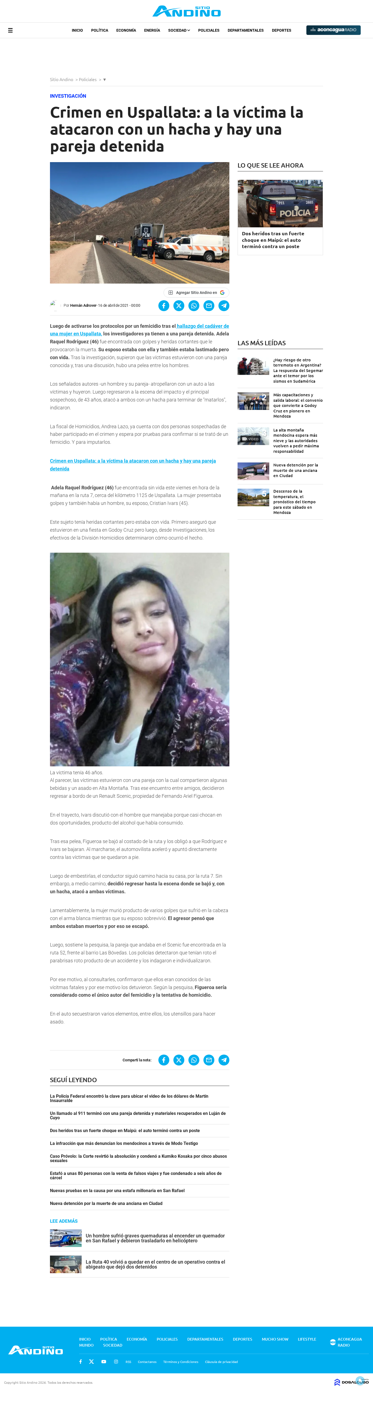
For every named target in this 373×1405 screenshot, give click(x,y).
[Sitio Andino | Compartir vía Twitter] (178, 305)
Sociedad (177, 30)
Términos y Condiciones (180, 1361)
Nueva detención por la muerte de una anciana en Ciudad (106, 1203)
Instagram (116, 1361)
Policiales (209, 30)
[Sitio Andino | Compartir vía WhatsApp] (193, 305)
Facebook (80, 1361)
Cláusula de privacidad (221, 1361)
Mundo (86, 1345)
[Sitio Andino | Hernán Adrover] (57, 305)
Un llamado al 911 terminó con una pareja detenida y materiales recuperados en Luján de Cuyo (138, 1115)
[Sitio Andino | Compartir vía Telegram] (223, 305)
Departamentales (246, 30)
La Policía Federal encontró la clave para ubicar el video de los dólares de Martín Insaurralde (129, 1098)
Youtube (103, 1361)
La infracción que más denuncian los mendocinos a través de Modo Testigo (124, 1143)
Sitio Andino (62, 79)
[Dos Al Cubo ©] (351, 1384)
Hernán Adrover (83, 305)
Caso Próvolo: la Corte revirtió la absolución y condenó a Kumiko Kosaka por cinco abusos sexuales (138, 1158)
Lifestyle (307, 1339)
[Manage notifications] (360, 1380)
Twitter (91, 1361)
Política (99, 30)
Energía (152, 30)
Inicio (77, 30)
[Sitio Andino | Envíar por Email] (208, 305)
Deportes (281, 30)
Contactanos (147, 1361)
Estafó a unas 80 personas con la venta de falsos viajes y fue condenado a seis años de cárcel (136, 1175)
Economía (126, 30)
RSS (128, 1361)
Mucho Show (275, 1339)
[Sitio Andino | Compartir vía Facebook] (163, 305)
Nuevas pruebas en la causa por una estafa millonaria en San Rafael (117, 1191)
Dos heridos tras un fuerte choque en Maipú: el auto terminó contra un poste (125, 1131)
